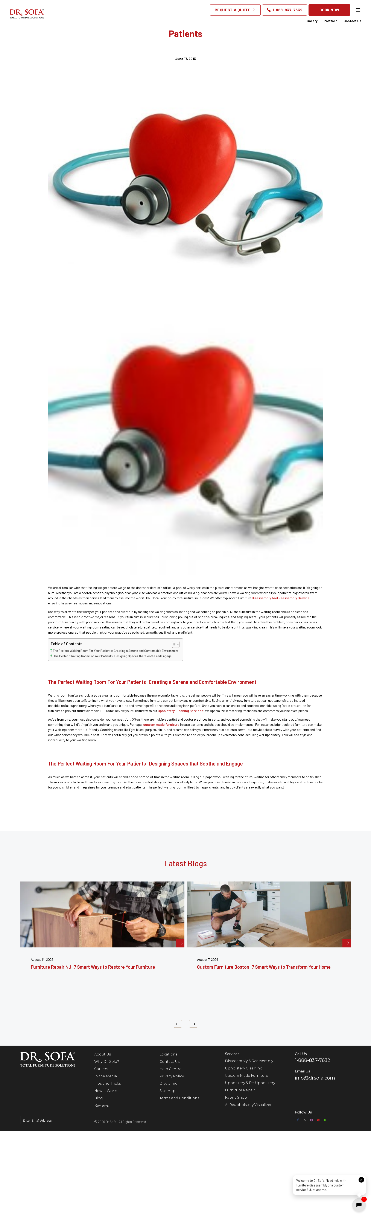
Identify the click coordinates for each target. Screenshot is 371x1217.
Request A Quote (233, 10)
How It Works (106, 1091)
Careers (101, 1069)
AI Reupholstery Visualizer (248, 1105)
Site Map (167, 1091)
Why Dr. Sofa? (106, 1062)
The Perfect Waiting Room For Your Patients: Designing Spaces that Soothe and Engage (112, 656)
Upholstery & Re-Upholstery (250, 1083)
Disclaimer (169, 1083)
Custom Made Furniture (246, 1076)
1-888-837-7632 (287, 10)
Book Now (329, 10)
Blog (98, 1098)
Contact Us (352, 21)
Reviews (101, 1105)
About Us (102, 1054)
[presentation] (178, 1024)
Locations (168, 1054)
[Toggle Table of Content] (173, 644)
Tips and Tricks (107, 1083)
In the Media (105, 1076)
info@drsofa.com (315, 1078)
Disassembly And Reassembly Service (281, 598)
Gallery (312, 21)
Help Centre (170, 1069)
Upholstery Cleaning (244, 1068)
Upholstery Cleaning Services (180, 711)
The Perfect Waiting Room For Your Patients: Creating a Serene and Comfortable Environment (115, 651)
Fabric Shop (236, 1097)
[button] (329, 1185)
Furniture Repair (240, 1090)
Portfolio (331, 21)
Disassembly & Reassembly (249, 1061)
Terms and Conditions (179, 1098)
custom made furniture (161, 724)
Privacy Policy (172, 1076)
